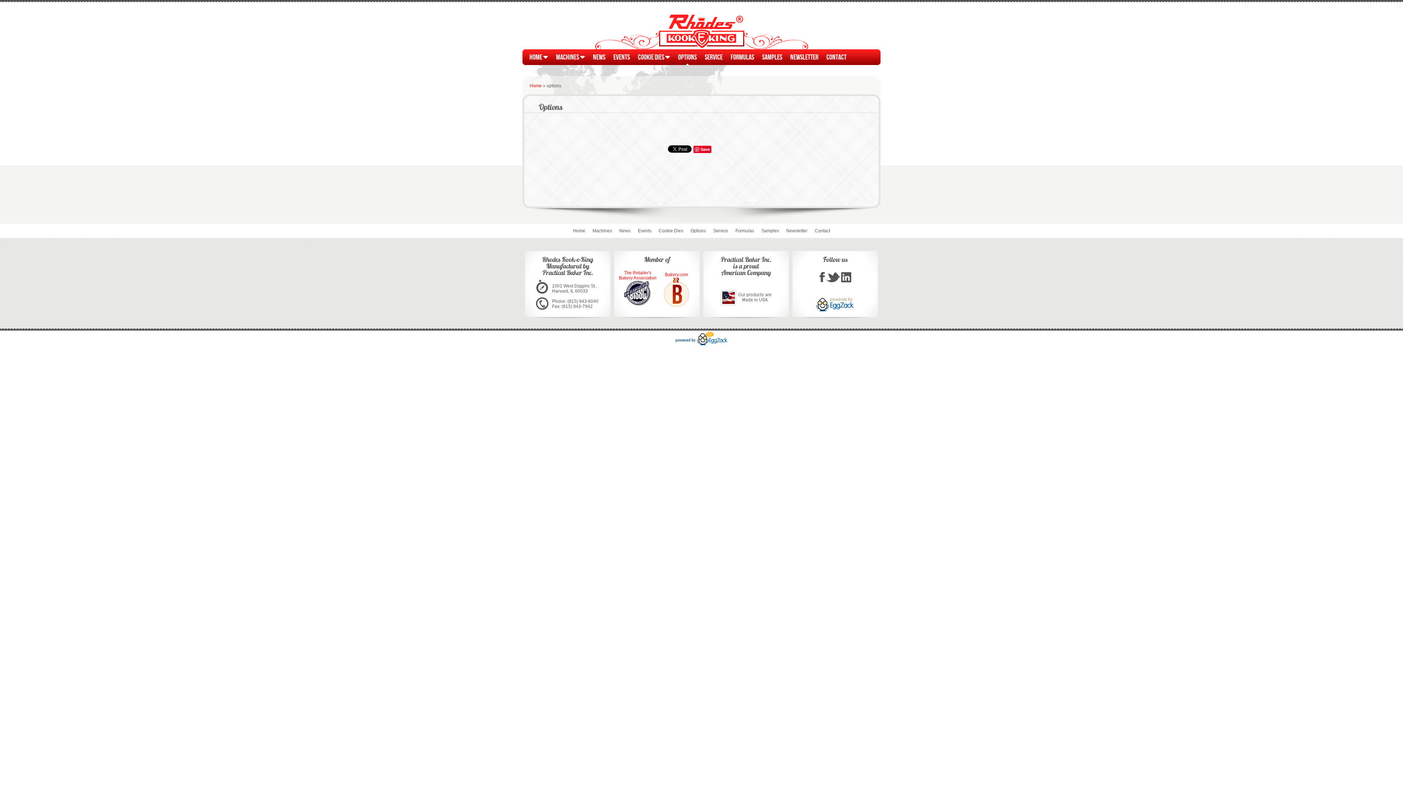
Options (687, 57)
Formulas (742, 57)
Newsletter (804, 57)
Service (714, 57)
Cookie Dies (651, 57)
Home (536, 57)
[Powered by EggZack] (701, 343)
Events (621, 57)
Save (705, 149)
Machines (568, 57)
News (599, 57)
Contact (836, 57)
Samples (772, 57)
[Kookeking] (822, 281)
